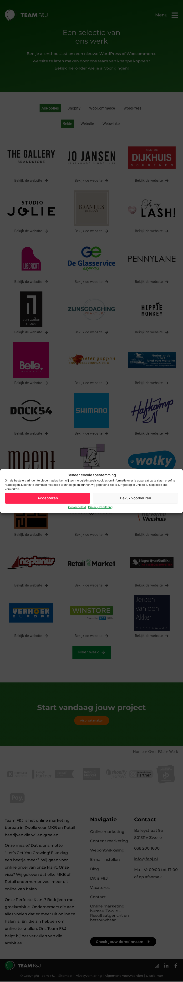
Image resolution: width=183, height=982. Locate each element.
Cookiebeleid (77, 507)
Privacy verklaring (100, 507)
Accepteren (47, 498)
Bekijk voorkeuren (135, 498)
